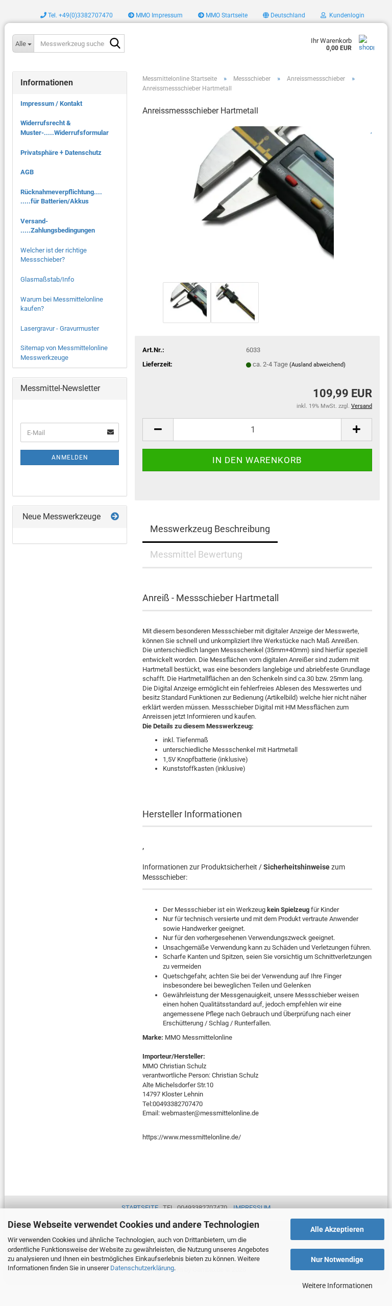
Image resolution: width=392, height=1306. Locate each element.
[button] (284, 15)
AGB (27, 172)
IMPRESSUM (252, 1207)
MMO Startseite (226, 15)
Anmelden (70, 457)
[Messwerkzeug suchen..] (115, 44)
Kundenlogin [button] (345, 15)
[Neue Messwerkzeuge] (115, 517)
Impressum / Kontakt (51, 103)
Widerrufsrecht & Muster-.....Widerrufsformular (64, 127)
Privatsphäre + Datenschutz (61, 152)
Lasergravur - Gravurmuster (59, 328)
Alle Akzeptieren (337, 1229)
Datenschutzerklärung (142, 1268)
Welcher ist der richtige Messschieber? (53, 255)
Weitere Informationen (337, 1285)
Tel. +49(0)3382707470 (79, 15)
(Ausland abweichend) (317, 364)
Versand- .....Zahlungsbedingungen (57, 226)
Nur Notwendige (337, 1259)
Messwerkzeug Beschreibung (210, 528)
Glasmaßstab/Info (47, 279)
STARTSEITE (139, 1207)
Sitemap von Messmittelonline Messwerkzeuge (64, 352)
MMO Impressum (158, 15)
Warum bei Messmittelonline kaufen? (61, 304)
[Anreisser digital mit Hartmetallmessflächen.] (257, 202)
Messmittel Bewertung (196, 554)
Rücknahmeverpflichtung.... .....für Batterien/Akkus (61, 196)
